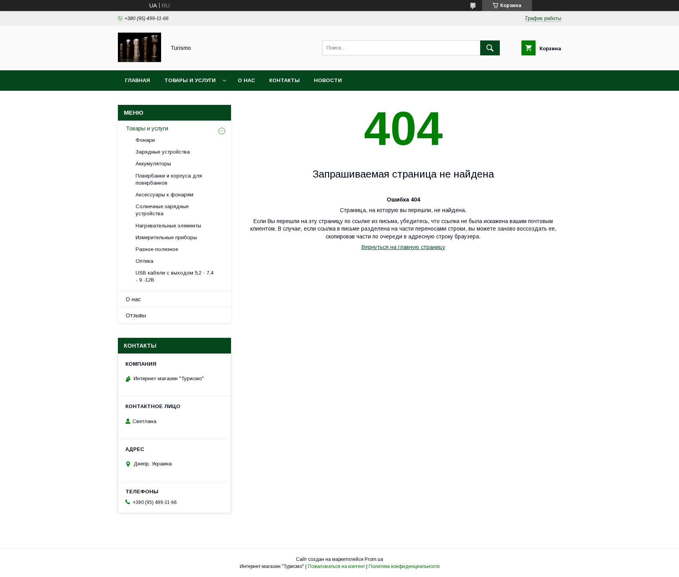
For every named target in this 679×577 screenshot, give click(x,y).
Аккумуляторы (153, 164)
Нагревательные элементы (168, 226)
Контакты (284, 80)
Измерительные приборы (166, 237)
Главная (137, 80)
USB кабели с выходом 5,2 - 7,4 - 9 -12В (174, 276)
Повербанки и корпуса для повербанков (169, 179)
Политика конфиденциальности (404, 566)
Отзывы (136, 315)
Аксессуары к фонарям (164, 195)
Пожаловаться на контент (336, 566)
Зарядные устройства (163, 152)
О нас (246, 80)
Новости (328, 80)
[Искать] (490, 47)
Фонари (145, 140)
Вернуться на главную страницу (403, 247)
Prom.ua (374, 559)
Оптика (144, 261)
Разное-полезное (157, 249)
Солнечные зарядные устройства (162, 209)
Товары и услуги (190, 80)
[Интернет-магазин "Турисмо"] (139, 60)
